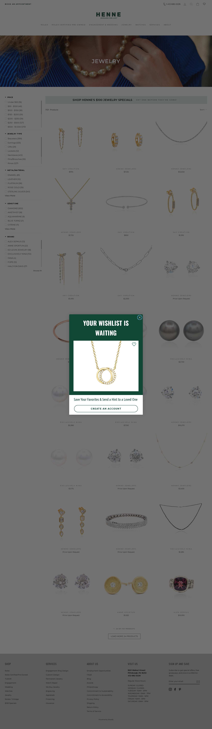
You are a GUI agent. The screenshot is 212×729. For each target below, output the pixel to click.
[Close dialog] (140, 317)
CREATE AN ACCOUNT (106, 408)
